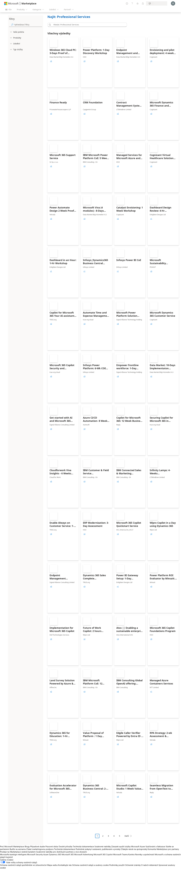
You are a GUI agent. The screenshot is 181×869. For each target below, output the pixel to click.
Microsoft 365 (68, 854)
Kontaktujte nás (65, 865)
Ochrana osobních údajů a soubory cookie (90, 865)
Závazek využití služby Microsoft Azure (128, 846)
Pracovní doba (51, 846)
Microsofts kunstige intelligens (13, 854)
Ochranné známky (133, 865)
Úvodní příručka (65, 846)
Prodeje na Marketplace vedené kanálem (18, 851)
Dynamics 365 (55, 854)
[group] (51, 61)
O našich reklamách (149, 865)
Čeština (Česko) (6, 859)
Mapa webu (52, 865)
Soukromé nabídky (102, 846)
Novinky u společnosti (144, 854)
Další (127, 836)
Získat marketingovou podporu (40, 849)
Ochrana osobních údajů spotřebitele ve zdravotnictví (23, 865)
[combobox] (88, 25)
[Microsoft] (11, 3)
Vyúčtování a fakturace (155, 846)
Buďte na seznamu (18, 849)
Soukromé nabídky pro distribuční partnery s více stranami (61, 851)
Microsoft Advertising (83, 854)
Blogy (27, 846)
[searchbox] (28, 25)
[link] (63, 62)
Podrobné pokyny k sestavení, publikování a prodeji (98, 849)
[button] (49, 24)
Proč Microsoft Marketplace (12, 846)
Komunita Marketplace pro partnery (163, 849)
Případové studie (37, 846)
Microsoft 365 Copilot (103, 854)
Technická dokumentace (83, 846)
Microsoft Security (35, 854)
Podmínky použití (117, 865)
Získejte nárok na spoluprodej (134, 849)
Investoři (9, 857)
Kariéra (131, 854)
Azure (45, 854)
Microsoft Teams (120, 854)
